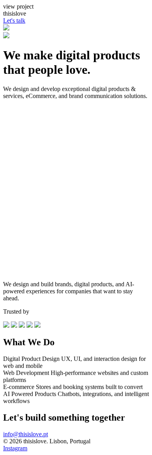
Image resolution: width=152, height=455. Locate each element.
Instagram (15, 448)
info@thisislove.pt (25, 434)
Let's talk (14, 20)
